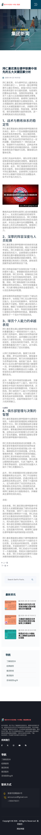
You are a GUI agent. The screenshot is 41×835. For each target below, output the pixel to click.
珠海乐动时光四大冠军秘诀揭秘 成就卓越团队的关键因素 (27, 606)
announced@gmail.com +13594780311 (18, 799)
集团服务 (10, 676)
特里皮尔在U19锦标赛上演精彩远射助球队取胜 (27, 636)
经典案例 (10, 666)
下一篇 (4, 566)
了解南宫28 (11, 661)
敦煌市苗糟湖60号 (15, 793)
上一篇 (5, 563)
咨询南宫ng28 (12, 680)
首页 (15, 30)
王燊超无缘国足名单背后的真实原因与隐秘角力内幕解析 (27, 621)
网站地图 (20, 829)
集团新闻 (10, 671)
